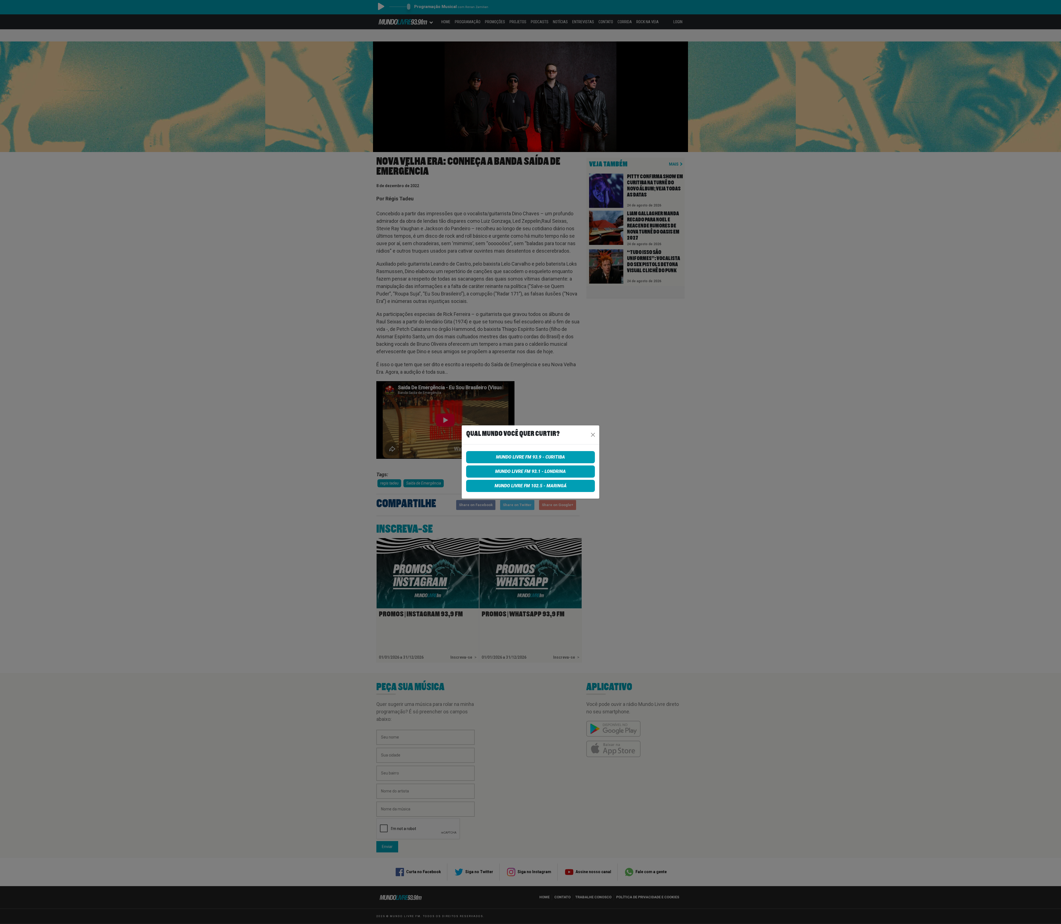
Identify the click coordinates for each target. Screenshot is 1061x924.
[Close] (593, 435)
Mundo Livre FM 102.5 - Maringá (531, 485)
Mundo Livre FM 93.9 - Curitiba (530, 457)
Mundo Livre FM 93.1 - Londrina (530, 471)
